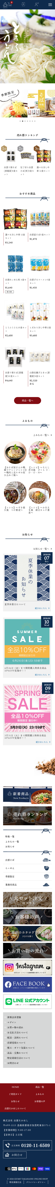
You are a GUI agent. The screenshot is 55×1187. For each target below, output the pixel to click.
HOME (15, 1087)
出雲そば (10, 860)
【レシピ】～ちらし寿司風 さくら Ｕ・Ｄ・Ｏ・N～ (39, 470)
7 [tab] (35, 121)
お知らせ (10, 846)
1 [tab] (20, 121)
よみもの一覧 (12, 841)
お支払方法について (17, 1032)
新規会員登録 (14, 1017)
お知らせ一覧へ (41, 548)
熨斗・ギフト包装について (21, 1047)
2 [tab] (23, 121)
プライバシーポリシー (36, 1182)
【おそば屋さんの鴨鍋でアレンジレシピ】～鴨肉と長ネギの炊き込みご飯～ (15, 471)
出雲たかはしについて (15, 1108)
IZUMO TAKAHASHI (23, 1178)
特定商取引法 (15, 1182)
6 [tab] (32, 121)
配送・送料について (17, 1037)
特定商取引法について (18, 1058)
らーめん (10, 868)
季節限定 (10, 876)
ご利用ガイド (15, 1094)
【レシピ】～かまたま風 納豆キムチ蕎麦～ (39, 510)
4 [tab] (27, 121)
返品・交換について (17, 1052)
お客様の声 (39, 1101)
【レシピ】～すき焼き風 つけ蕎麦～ (14, 509)
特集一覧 (10, 836)
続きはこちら (41, 608)
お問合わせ (13, 1063)
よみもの (39, 1094)
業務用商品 (11, 884)
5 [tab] (30, 121)
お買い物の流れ (15, 1027)
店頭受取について (16, 1042)
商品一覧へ (27, 400)
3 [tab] (25, 121)
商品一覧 (39, 1087)
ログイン (11, 1022)
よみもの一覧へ (41, 435)
